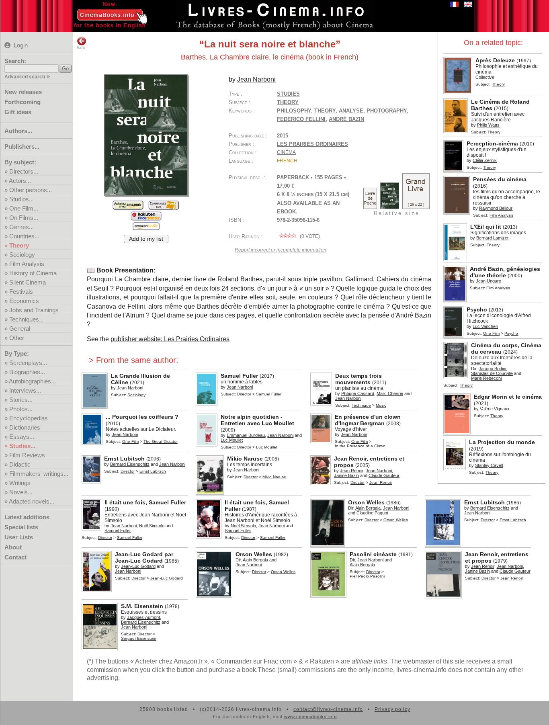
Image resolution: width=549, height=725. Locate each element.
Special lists (21, 527)
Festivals (21, 291)
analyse (351, 111)
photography (387, 111)
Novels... (21, 492)
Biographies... (27, 372)
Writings (20, 482)
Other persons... (30, 189)
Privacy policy (392, 709)
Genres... (21, 226)
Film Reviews (27, 455)
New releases (23, 91)
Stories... (21, 399)
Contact (15, 557)
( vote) (309, 236)
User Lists (18, 537)
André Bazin (346, 119)
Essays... (21, 436)
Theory (19, 245)
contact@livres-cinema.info (328, 709)
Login (21, 45)
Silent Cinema (27, 282)
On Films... (23, 217)
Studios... (21, 199)
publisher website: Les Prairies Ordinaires (170, 339)
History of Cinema (33, 273)
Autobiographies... (32, 381)
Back (81, 48)
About (13, 547)
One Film (491, 333)
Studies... (22, 445)
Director (244, 394)
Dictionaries (24, 427)
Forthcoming (22, 101)
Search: (15, 60)
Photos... (21, 409)
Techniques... (26, 319)
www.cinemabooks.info (310, 716)
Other (16, 337)
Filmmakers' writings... (38, 473)
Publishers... (21, 146)
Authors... (18, 130)
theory (325, 111)
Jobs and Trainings (34, 310)
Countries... (24, 236)
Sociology (22, 254)
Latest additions (26, 517)
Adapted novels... (31, 501)
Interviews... (25, 390)
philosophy (294, 111)
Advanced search (24, 77)
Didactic (20, 464)
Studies (288, 94)
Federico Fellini (301, 119)
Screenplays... (28, 362)
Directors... (23, 171)
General (19, 328)
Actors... (20, 180)
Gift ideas (17, 112)
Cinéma (286, 152)
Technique (361, 405)
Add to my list (146, 239)
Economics (24, 300)
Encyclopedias (28, 418)
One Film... (23, 208)
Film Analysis (26, 263)
